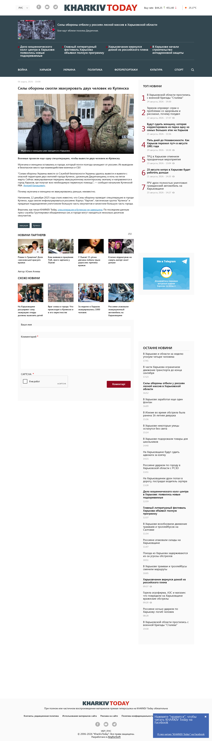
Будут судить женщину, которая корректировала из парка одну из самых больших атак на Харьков (168, 127)
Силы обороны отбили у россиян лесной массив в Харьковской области (107, 24)
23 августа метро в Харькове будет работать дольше (168, 171)
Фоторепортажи (126, 69)
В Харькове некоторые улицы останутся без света (161, 427)
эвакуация (23, 225)
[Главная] (101, 8)
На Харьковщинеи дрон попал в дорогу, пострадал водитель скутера (165, 479)
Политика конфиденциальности (137, 715)
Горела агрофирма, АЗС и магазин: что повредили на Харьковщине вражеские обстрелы (164, 595)
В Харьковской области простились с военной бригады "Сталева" (168, 96)
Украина (69, 69)
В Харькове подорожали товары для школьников (165, 440)
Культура (156, 69)
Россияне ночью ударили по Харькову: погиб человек (160, 610)
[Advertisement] (166, 231)
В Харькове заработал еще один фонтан (163, 400)
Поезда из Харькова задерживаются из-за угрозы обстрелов (165, 554)
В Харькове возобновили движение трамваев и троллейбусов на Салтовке (165, 526)
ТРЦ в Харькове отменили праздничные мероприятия (164, 158)
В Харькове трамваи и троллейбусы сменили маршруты (165, 567)
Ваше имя (26, 324)
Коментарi (118, 384)
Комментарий (28, 336)
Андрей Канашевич (34, 185)
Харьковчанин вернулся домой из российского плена (128, 48)
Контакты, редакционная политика (41, 715)
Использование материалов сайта (79, 715)
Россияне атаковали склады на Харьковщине (162, 541)
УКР (103, 730)
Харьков (45, 69)
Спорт (179, 69)
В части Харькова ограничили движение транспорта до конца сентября (162, 369)
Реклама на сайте (109, 715)
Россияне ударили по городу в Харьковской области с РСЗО (161, 466)
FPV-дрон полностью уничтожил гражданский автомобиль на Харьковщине (167, 185)
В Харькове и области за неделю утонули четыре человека (163, 355)
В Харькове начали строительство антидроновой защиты (168, 49)
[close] (205, 716)
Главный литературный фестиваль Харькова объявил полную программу (84, 49)
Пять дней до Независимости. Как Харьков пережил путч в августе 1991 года (168, 143)
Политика (95, 69)
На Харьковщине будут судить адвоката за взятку (161, 453)
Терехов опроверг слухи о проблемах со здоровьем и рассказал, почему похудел (163, 110)
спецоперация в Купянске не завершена (80, 209)
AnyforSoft (114, 736)
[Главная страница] (106, 703)
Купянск (36, 225)
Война (22, 69)
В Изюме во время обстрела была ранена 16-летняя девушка (164, 414)
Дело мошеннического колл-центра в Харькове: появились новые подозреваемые (37, 51)
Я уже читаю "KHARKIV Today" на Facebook (181, 734)
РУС (109, 730)
